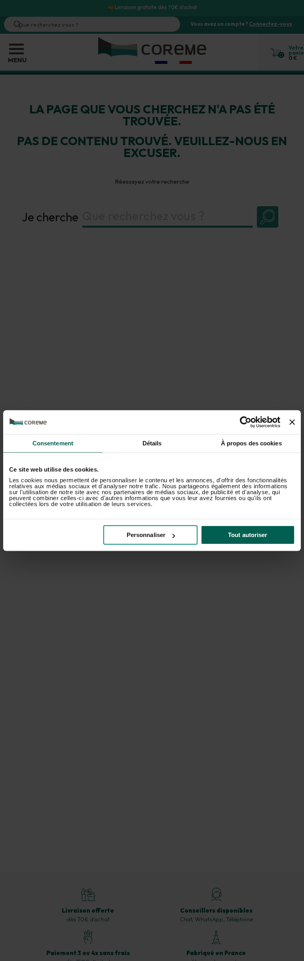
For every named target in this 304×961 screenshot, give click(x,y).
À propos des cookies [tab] (251, 443)
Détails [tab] (152, 443)
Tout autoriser (247, 534)
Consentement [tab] (52, 443)
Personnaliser (146, 534)
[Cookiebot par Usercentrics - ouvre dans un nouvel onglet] (245, 422)
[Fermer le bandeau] (292, 422)
